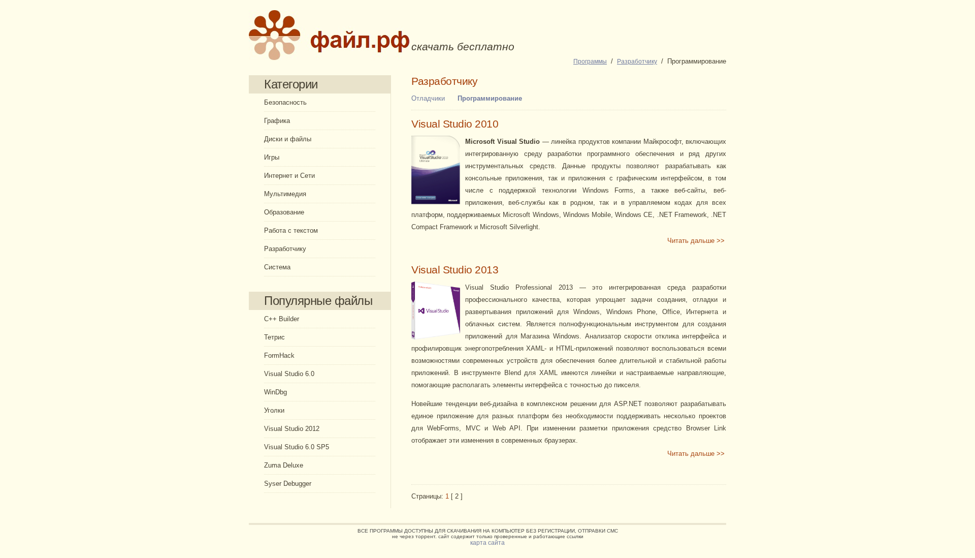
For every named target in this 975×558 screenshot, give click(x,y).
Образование (284, 212)
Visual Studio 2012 (291, 428)
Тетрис (274, 337)
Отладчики (428, 98)
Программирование (490, 98)
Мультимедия (285, 194)
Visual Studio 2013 (454, 270)
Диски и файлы (287, 139)
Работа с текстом (291, 230)
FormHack (279, 355)
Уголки (274, 410)
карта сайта (487, 542)
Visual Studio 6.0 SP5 (296, 447)
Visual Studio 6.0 (289, 374)
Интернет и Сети (289, 175)
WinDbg (275, 392)
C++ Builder (281, 319)
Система (277, 267)
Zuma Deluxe (283, 465)
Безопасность (285, 102)
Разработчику (285, 249)
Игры (271, 157)
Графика (277, 121)
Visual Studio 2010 (454, 124)
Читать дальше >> (696, 240)
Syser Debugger (287, 483)
